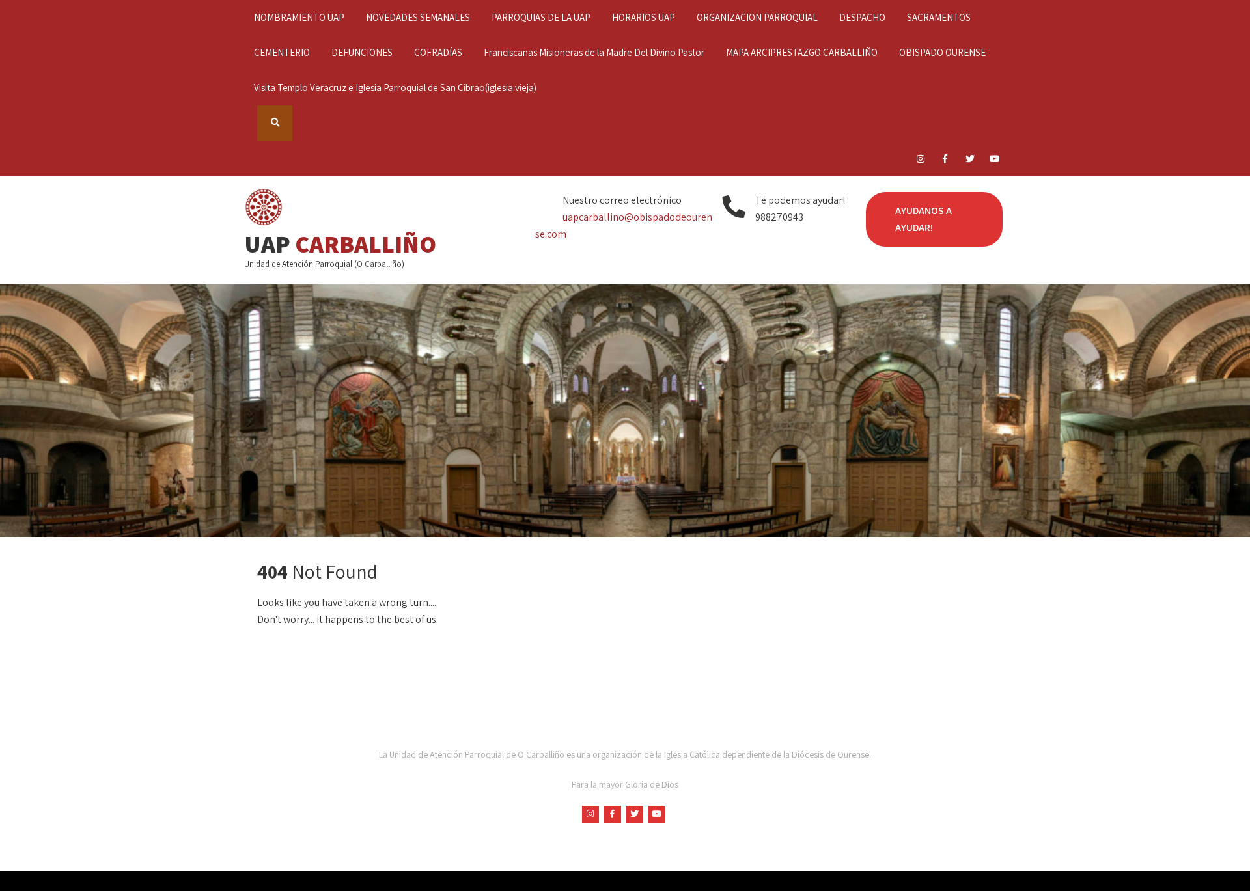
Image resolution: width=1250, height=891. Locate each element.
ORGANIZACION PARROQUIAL (757, 17)
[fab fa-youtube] (994, 161)
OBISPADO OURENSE (942, 52)
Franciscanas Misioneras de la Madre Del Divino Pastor (594, 52)
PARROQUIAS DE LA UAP (541, 17)
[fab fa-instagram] (920, 161)
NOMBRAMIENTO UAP (299, 17)
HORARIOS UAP (643, 17)
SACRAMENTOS (939, 17)
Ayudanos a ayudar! (923, 219)
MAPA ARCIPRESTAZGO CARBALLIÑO (802, 52)
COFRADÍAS (438, 52)
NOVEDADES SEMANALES (418, 17)
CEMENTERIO (282, 52)
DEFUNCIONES (362, 52)
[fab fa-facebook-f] (945, 161)
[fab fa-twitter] (969, 161)
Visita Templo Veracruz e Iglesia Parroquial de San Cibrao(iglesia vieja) (395, 87)
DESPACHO (862, 17)
